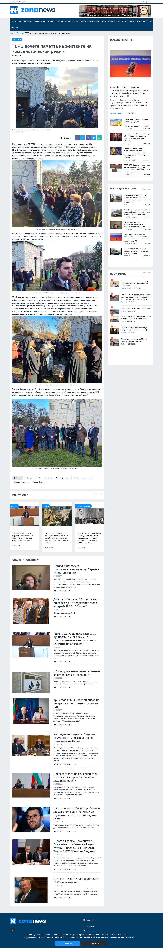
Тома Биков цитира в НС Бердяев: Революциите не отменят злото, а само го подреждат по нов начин (22, 536)
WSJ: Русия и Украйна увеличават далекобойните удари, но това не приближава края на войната (137, 212)
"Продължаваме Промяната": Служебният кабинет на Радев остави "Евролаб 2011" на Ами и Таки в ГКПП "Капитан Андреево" (75, 846)
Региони (14, 27)
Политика (14, 21)
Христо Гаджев (39, 482)
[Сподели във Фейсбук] (77, 137)
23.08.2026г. (138, 288)
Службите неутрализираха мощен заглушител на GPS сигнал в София (135, 329)
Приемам (67, 943)
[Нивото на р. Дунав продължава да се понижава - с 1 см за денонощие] (114, 319)
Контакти (90, 926)
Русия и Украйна (116, 113)
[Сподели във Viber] (88, 137)
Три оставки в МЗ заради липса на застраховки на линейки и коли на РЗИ (76, 703)
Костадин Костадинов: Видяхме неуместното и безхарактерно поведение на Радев (74, 738)
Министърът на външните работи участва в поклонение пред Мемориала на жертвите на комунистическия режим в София (56, 537)
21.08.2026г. (133, 332)
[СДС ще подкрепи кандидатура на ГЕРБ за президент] (31, 890)
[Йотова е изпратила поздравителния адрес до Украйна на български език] (31, 577)
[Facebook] (143, 1)
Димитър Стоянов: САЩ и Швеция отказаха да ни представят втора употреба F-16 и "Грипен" (76, 603)
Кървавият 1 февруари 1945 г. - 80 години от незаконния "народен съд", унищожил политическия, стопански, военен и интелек (89, 537)
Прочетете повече (62, 591)
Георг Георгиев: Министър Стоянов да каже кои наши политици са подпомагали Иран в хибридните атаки (76, 813)
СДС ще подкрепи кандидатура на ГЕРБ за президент (76, 880)
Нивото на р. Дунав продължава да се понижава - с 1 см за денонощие (136, 317)
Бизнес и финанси (50, 21)
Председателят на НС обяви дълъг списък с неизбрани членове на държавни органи (76, 777)
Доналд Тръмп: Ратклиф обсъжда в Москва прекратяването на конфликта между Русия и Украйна (137, 137)
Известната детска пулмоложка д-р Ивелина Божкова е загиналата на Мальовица (134, 283)
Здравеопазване (111, 21)
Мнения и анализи (64, 21)
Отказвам (94, 943)
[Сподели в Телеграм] (93, 137)
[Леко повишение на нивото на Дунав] (114, 311)
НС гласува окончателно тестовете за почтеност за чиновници (76, 673)
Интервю (75, 21)
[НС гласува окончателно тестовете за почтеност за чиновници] (31, 683)
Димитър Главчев (63, 478)
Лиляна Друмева (45, 478)
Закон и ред (122, 21)
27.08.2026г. (130, 113)
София (46, 506)
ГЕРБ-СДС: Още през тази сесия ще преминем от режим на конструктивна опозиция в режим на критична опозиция (75, 638)
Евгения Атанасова (21, 482)
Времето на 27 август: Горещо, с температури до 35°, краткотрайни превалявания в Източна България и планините (137, 122)
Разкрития (100, 21)
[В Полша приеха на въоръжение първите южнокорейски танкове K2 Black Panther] (116, 252)
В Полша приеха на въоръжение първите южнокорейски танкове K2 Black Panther (137, 251)
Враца (123, 302)
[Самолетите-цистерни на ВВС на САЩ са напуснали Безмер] (114, 342)
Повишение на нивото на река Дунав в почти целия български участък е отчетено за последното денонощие (137, 198)
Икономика (38, 21)
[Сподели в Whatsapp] (99, 137)
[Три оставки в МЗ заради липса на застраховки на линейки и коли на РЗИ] (31, 711)
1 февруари (30, 478)
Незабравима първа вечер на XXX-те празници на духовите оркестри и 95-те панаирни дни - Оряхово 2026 (135, 297)
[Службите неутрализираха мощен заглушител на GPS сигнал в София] (114, 330)
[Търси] (149, 1)
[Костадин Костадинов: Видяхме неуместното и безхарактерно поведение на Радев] (31, 746)
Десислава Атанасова (83, 478)
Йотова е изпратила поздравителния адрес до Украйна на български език (76, 569)
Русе (126, 205)
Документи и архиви (87, 21)
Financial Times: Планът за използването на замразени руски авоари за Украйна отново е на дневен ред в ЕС (129, 91)
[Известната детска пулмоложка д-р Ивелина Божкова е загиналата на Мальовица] (114, 284)
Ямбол (123, 344)
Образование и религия (136, 21)
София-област (126, 288)
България (22, 21)
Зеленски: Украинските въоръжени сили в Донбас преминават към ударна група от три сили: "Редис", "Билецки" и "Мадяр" (137, 152)
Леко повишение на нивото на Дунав (135, 308)
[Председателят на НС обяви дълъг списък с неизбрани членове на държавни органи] (31, 785)
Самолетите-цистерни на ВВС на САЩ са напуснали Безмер (134, 340)
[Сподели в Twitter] (82, 137)
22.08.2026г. (132, 302)
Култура (148, 21)
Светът (29, 21)
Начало (12, 33)
